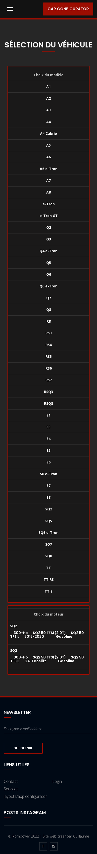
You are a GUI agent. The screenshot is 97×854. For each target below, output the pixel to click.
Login (57, 781)
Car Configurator (68, 9)
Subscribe (23, 748)
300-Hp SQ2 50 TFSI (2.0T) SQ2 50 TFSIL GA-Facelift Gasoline (47, 659)
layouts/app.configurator (25, 796)
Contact (11, 781)
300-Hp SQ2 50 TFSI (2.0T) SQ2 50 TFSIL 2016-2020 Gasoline (47, 634)
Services (11, 789)
